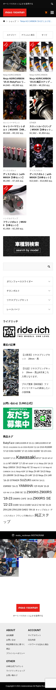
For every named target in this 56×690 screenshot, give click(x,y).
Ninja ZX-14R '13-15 (29, 475)
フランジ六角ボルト (25, 516)
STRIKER (14, 480)
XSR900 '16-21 (10, 486)
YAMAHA (26, 486)
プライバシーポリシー (15, 653)
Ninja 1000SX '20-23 (12, 467)
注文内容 (31, 640)
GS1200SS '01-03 (16, 447)
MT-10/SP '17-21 (32, 463)
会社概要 (10, 635)
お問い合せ (11, 640)
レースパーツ (13, 309)
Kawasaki (25, 457)
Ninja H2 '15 (27, 467)
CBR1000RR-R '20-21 (24, 443)
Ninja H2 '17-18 (39, 467)
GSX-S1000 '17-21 (18, 451)
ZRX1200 (7, 510)
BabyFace (8, 443)
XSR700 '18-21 (38, 480)
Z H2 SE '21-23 (44, 505)
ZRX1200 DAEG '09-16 (23, 509)
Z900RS (33, 492)
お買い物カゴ (11, 675)
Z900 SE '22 (20, 492)
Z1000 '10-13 (18, 505)
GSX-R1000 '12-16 (31, 447)
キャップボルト (43, 510)
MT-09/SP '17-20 (16, 463)
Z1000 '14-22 (31, 505)
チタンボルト (13, 290)
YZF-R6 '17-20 (8, 492)
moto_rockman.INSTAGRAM (30, 535)
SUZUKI (25, 480)
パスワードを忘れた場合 (38, 644)
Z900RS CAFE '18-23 (22, 499)
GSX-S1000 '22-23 (37, 451)
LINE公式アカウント (14, 666)
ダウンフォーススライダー (20, 281)
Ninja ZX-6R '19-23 (37, 471)
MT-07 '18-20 (41, 458)
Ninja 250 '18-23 (46, 463)
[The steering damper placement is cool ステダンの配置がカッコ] (28, 548)
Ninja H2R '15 (22, 471)
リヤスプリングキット (17, 300)
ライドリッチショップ (15, 671)
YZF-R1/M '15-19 (41, 486)
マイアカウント (34, 635)
